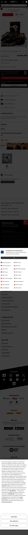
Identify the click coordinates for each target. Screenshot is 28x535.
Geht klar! (14, 517)
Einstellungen (14, 525)
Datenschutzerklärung (7, 502)
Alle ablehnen (14, 521)
